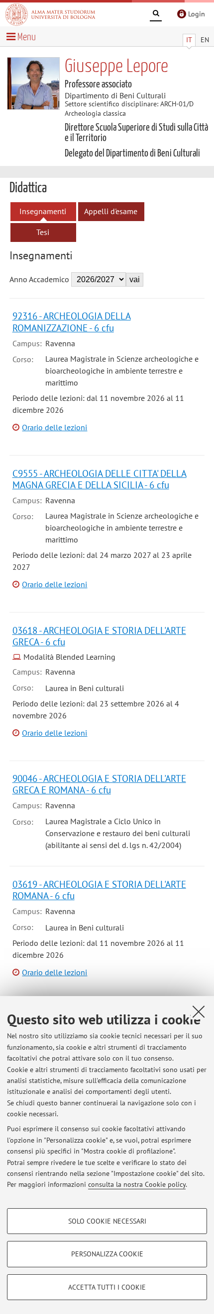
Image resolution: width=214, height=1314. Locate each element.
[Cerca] (156, 14)
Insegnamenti (42, 211)
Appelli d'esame (110, 211)
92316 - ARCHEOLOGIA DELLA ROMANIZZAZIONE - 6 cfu (71, 321)
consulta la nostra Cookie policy (137, 1184)
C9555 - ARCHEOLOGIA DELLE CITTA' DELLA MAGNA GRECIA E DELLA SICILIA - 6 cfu (99, 479)
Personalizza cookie (107, 1253)
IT (189, 39)
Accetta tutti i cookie (107, 1287)
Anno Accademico (39, 279)
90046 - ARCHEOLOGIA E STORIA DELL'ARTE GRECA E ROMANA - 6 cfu (99, 784)
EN (205, 39)
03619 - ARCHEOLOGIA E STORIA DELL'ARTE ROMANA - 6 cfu (99, 890)
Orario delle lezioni (54, 427)
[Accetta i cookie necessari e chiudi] (199, 1011)
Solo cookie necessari (107, 1221)
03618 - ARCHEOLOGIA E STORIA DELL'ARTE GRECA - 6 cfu (99, 636)
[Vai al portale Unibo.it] (50, 14)
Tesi (42, 232)
